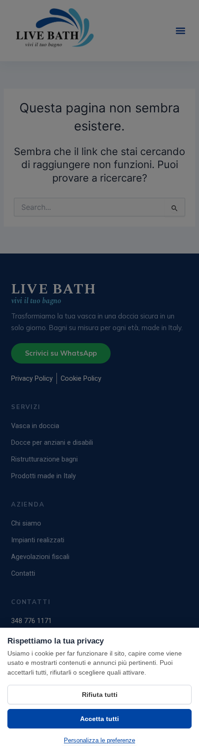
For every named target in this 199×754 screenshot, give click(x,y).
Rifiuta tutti (100, 694)
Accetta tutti (99, 718)
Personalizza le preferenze (99, 740)
